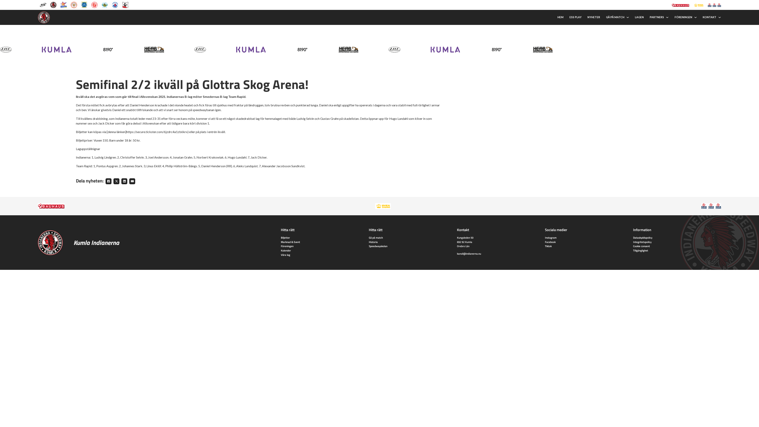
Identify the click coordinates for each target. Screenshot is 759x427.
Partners (657, 17)
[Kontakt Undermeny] (719, 17)
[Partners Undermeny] (667, 17)
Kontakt (709, 17)
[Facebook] (108, 181)
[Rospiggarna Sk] (94, 4)
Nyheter (593, 17)
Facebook (550, 242)
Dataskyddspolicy (642, 238)
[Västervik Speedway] (105, 4)
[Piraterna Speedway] (84, 4)
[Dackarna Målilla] (63, 4)
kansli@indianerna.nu (469, 254)
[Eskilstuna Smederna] (125, 4)
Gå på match (615, 17)
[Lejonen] (74, 4)
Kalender (286, 250)
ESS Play (575, 17)
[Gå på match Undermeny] (627, 17)
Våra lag (285, 255)
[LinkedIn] (124, 181)
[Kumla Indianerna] (53, 4)
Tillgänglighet (640, 250)
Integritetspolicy (642, 242)
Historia (373, 242)
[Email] (132, 181)
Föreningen (683, 17)
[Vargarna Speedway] (115, 4)
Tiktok (548, 246)
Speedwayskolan (378, 246)
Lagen (639, 17)
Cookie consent (641, 246)
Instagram (551, 238)
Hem (560, 17)
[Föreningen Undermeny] (695, 17)
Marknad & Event (290, 242)
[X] (116, 181)
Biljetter (285, 238)
